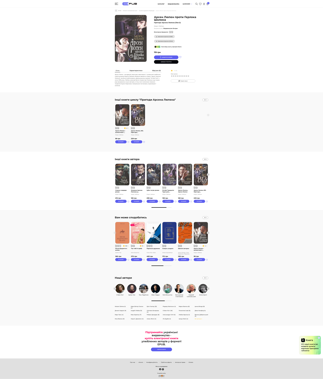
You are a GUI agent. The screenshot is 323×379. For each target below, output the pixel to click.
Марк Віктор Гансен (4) (137, 307)
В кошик (121, 141)
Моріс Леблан (159, 26)
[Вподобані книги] (200, 4)
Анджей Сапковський (191, 294)
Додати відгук (184, 81)
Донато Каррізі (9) (120, 310)
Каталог (161, 4)
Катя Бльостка (167, 294)
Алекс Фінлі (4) (151, 319)
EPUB (119, 10)
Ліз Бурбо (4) (167, 319)
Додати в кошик (167, 57)
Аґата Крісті (203, 294)
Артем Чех (131, 294)
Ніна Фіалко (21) (119, 319)
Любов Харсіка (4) (184, 314)
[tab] (117, 71)
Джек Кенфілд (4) (200, 310)
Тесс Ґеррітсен (143, 294)
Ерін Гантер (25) (152, 306)
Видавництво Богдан (170, 28)
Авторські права (180, 362)
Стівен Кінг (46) (168, 310)
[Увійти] (204, 4)
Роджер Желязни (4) (169, 306)
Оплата (191, 362)
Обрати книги (161, 349)
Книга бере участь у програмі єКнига (171, 46)
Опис (118, 70)
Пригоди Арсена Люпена (164, 23)
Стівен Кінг (120, 294)
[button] (208, 174)
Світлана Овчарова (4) (153, 311)
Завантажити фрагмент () (165, 36)
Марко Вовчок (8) (184, 306)
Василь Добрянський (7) (201, 315)
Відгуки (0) (156, 70)
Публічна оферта (166, 362)
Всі (205, 99)
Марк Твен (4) (119, 314)
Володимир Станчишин (179, 294)
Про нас (132, 362)
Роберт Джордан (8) (153, 314)
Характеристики (136, 70)
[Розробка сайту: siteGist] (161, 376)
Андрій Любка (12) (136, 310)
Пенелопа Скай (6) (184, 310)
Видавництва (173, 4)
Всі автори (198, 319)
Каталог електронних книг (130, 10)
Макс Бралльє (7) (136, 314)
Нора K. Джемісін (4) (137, 319)
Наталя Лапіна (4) (120, 306)
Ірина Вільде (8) (200, 306)
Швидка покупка (166, 61)
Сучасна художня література (146, 10)
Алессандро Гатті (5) (169, 314)
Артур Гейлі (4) (183, 319)
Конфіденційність (152, 362)
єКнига (141, 362)
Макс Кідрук (155, 294)
